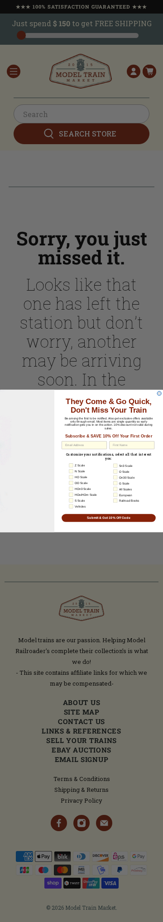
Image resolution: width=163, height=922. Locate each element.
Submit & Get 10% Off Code (108, 518)
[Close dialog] (159, 393)
